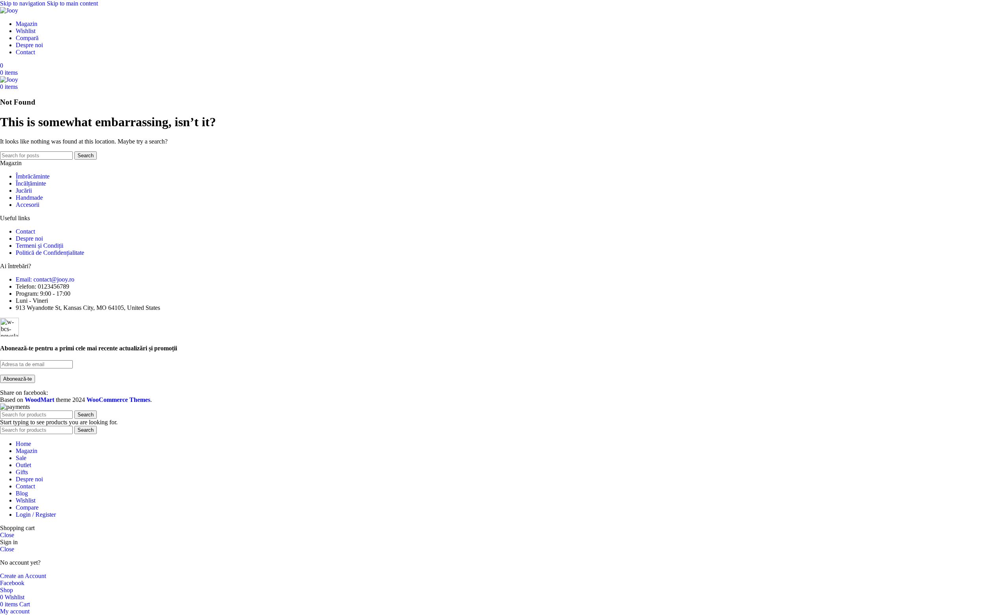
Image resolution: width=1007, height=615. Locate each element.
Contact (25, 231)
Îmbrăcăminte (33, 176)
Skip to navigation (23, 3)
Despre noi (29, 238)
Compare (27, 507)
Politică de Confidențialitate (50, 252)
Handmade (29, 197)
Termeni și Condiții (39, 245)
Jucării (24, 190)
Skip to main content (72, 3)
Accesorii (27, 204)
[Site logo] (9, 10)
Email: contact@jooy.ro (45, 279)
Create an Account (23, 576)
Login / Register (36, 514)
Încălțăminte (31, 183)
